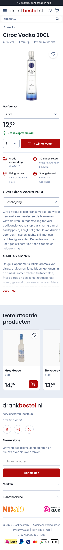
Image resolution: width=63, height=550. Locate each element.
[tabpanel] (31, 251)
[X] (29, 429)
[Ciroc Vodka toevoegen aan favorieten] (53, 54)
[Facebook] (7, 429)
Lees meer (9, 290)
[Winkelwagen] (56, 10)
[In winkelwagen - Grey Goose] (33, 384)
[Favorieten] (49, 10)
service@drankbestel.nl (18, 414)
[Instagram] (18, 429)
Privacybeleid (21, 529)
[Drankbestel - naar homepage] (27, 10)
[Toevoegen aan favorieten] (34, 335)
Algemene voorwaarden (46, 524)
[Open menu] (4, 10)
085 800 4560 (12, 420)
